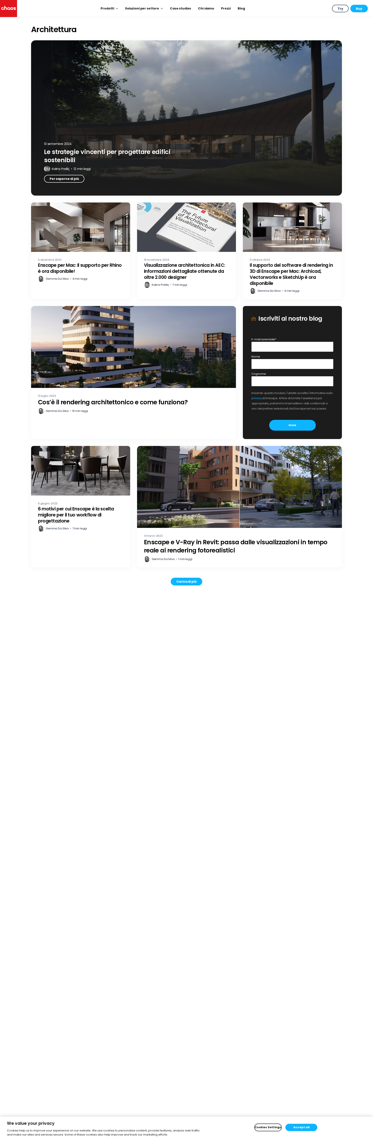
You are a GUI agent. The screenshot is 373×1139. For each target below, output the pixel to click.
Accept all (301, 1127)
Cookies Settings (268, 1127)
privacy (256, 398)
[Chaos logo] (8, 8)
